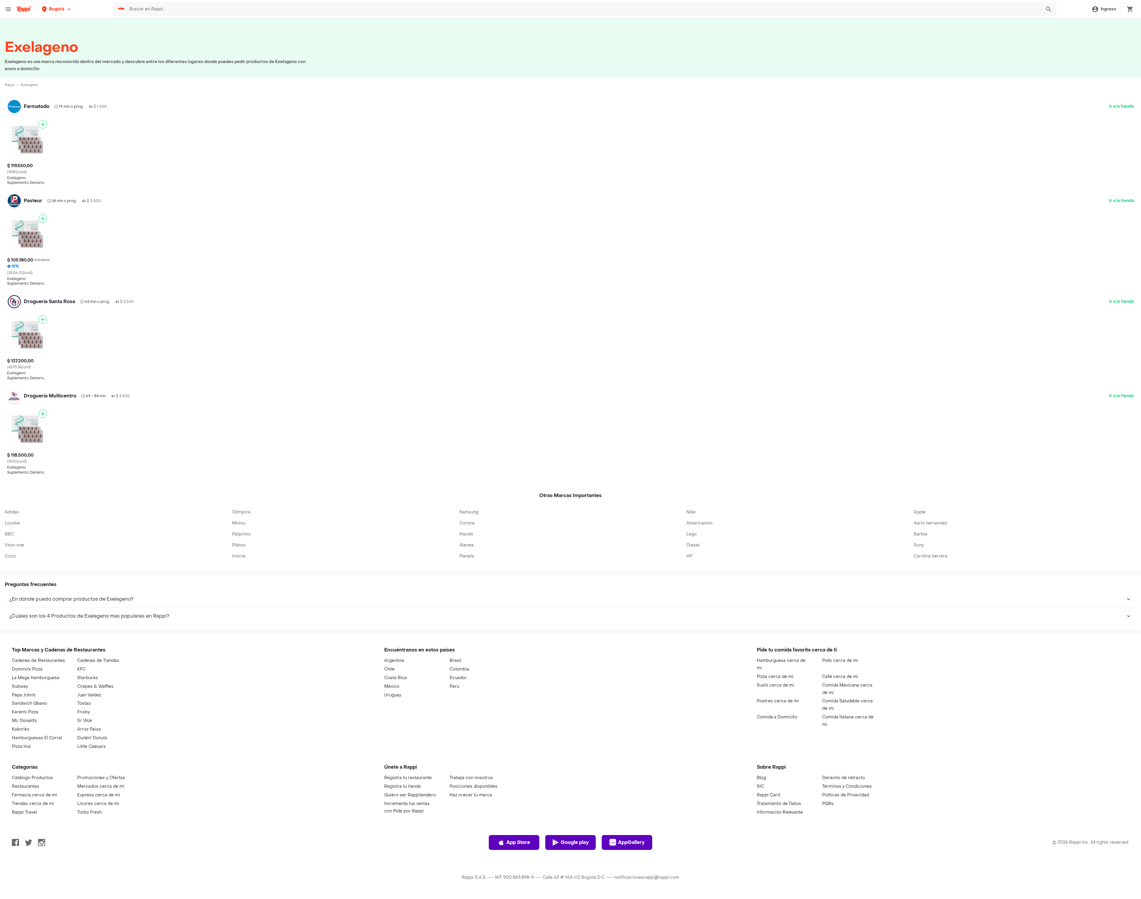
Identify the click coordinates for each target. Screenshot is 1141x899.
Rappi (10, 84)
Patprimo (241, 534)
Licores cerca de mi (98, 803)
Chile (389, 669)
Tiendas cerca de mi (33, 803)
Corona (467, 523)
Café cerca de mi (840, 676)
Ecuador (458, 678)
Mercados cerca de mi (100, 786)
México (391, 686)
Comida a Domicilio (777, 717)
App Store (518, 842)
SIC (760, 786)
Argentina (394, 660)
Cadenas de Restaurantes (38, 660)
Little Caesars (91, 746)
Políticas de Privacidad (845, 795)
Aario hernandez (930, 523)
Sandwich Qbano (29, 703)
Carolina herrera (930, 556)
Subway (20, 686)
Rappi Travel (24, 812)
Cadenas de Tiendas (98, 660)
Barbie (920, 534)
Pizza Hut (21, 746)
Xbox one (14, 545)
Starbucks (87, 678)
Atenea (466, 545)
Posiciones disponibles (473, 786)
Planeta (466, 556)
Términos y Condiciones (847, 786)
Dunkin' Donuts (92, 738)
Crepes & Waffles (95, 686)
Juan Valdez (89, 695)
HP (689, 556)
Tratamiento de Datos (779, 803)
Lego (691, 534)
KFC (81, 669)
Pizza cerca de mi (775, 676)
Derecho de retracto (843, 778)
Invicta (238, 556)
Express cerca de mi (98, 795)
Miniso (239, 523)
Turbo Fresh (89, 812)
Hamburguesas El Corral (37, 738)
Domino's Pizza (27, 669)
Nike (691, 512)
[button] (57, 9)
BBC (9, 534)
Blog (761, 778)
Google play (575, 842)
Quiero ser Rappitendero (410, 795)
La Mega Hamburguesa (35, 678)
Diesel (692, 545)
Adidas (12, 512)
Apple (920, 512)
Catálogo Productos (32, 778)
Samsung (468, 512)
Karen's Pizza (25, 712)
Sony (919, 545)
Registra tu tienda (402, 786)
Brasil (455, 660)
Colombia (459, 669)
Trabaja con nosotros (471, 778)
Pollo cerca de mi (840, 660)
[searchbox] (583, 9)
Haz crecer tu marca (471, 795)
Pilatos (239, 545)
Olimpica (241, 512)
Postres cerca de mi (778, 701)
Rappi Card (768, 795)
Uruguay (392, 695)
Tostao (84, 703)
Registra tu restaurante (408, 778)
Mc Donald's (24, 720)
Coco (10, 556)
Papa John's (24, 695)
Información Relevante (780, 812)
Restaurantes (25, 786)
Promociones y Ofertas (101, 778)
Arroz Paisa (89, 729)
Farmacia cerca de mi (34, 795)
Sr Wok (84, 720)
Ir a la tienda (1121, 106)
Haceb (466, 534)
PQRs (828, 803)
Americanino (699, 523)
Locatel (12, 523)
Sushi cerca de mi (775, 685)
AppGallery (631, 842)
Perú (454, 686)
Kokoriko (20, 729)
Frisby (83, 712)
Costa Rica (395, 678)
